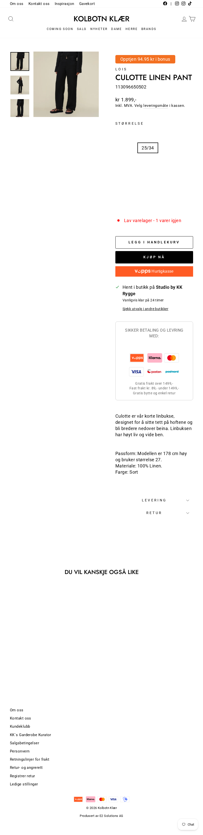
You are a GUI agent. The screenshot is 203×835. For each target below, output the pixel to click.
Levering (154, 500)
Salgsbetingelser (24, 743)
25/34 (148, 147)
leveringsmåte (155, 105)
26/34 (126, 162)
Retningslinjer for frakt (30, 759)
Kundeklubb (20, 726)
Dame (116, 29)
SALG (82, 29)
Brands (148, 29)
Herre (132, 29)
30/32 (148, 190)
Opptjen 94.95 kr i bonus (145, 59)
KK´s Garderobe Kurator (30, 735)
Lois (121, 69)
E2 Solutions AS (111, 816)
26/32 (169, 147)
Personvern (20, 751)
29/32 (169, 176)
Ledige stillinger (24, 784)
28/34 (148, 176)
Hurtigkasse (162, 271)
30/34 (169, 190)
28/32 (126, 176)
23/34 (126, 133)
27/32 (148, 162)
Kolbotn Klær (101, 19)
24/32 (148, 133)
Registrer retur (22, 776)
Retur (154, 513)
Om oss (17, 3)
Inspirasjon (64, 3)
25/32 (126, 147)
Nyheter (99, 29)
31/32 (126, 204)
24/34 (169, 133)
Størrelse (129, 123)
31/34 (148, 204)
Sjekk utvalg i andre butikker (145, 309)
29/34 (126, 190)
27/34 (169, 162)
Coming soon (60, 29)
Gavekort (87, 3)
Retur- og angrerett (26, 767)
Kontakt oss (39, 3)
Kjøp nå (154, 257)
